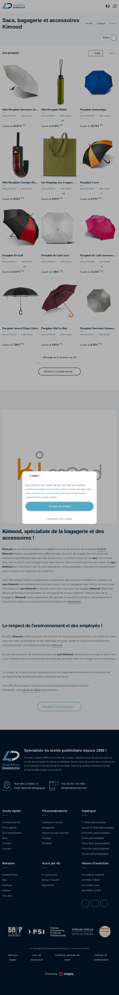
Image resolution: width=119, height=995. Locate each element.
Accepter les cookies (59, 506)
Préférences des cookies (59, 519)
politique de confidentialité (46, 493)
